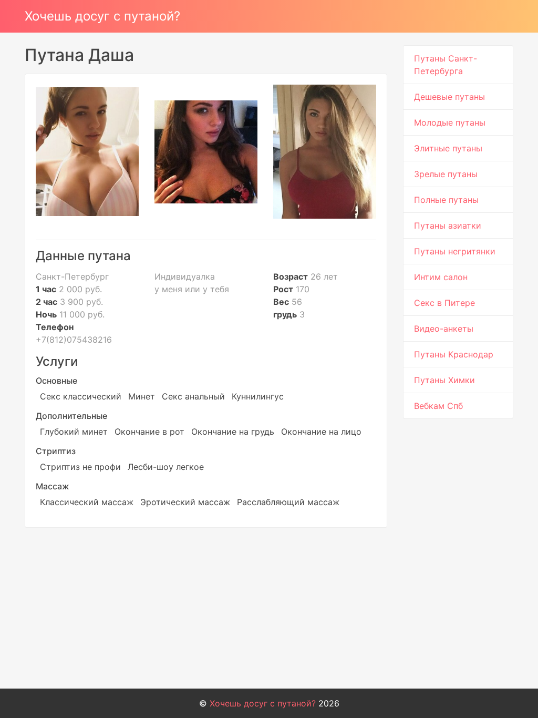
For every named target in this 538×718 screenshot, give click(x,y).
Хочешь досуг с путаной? (102, 16)
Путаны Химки (444, 380)
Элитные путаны (448, 148)
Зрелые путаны (446, 174)
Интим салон (441, 277)
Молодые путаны (449, 122)
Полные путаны (446, 199)
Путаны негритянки (454, 251)
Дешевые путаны (449, 96)
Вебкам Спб (438, 406)
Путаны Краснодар (453, 354)
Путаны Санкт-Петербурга (445, 64)
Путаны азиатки (447, 225)
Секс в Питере (444, 303)
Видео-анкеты (443, 328)
